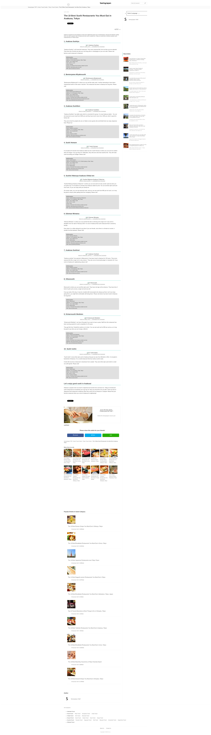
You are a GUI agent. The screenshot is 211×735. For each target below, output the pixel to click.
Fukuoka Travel (79, 720)
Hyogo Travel (100, 718)
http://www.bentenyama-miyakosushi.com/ (79, 98)
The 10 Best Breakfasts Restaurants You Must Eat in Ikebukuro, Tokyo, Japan (90, 594)
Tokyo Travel (77, 713)
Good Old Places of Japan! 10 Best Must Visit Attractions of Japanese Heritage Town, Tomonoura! (137, 59)
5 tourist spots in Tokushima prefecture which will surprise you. (137, 97)
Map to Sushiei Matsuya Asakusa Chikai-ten (78, 207)
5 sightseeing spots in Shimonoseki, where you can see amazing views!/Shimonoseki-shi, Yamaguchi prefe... (137, 106)
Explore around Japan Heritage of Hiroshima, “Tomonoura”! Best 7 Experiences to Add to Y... (136, 69)
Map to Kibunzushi (73, 308)
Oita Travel (95, 720)
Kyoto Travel (78, 718)
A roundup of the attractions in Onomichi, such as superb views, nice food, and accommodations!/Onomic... (137, 116)
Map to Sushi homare (73, 169)
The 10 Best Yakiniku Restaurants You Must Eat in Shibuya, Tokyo (76, 477)
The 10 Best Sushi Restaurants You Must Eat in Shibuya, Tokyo (113, 460)
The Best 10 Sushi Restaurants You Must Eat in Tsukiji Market (95, 477)
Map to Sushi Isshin (73, 377)
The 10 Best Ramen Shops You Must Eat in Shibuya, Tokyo (103, 460)
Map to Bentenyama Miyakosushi (76, 100)
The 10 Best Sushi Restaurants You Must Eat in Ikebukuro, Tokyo (68, 477)
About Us (102, 728)
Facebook (76, 435)
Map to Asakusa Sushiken (74, 136)
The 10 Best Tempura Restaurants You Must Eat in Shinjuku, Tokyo (104, 477)
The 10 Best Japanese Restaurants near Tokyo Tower (83, 560)
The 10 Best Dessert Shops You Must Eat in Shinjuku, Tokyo (85, 679)
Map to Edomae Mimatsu (74, 244)
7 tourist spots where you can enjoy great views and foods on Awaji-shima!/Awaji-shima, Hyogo (137, 135)
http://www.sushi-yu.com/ (75, 67)
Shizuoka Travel (85, 715)
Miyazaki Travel (103, 720)
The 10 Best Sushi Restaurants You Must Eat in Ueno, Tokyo (86, 460)
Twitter (93, 435)
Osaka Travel (85, 718)
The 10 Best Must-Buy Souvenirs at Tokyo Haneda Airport (85, 662)
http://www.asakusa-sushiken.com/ (78, 135)
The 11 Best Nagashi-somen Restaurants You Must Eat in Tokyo (86, 577)
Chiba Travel (94, 713)
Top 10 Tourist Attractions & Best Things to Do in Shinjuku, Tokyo (87, 611)
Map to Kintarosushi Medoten (75, 343)
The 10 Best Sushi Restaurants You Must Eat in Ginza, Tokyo (77, 460)
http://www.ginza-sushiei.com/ (77, 206)
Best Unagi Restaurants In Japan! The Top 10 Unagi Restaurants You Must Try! (137, 145)
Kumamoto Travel (112, 720)
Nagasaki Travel (87, 720)
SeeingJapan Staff (75, 529)
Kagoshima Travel (122, 720)
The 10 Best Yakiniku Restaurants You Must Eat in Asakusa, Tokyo (87, 628)
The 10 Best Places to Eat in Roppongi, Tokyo (113, 476)
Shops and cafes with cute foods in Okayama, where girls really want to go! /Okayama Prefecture (137, 126)
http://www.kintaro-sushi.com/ (76, 341)
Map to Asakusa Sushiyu (74, 68)
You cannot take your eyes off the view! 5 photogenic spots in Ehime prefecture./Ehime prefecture (137, 79)
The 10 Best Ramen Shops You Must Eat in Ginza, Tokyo (67, 460)
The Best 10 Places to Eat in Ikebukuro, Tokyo (95, 460)
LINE (111, 435)
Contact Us (108, 728)
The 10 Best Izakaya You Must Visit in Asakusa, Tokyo (86, 477)
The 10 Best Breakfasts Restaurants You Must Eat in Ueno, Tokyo (87, 645)
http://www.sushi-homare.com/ (77, 168)
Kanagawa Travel (86, 713)
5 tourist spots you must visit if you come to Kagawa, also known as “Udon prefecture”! (138, 88)
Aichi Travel (77, 715)
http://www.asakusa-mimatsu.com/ (78, 242)
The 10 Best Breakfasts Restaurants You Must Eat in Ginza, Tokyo (87, 543)
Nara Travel (92, 718)
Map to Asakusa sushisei (74, 273)
